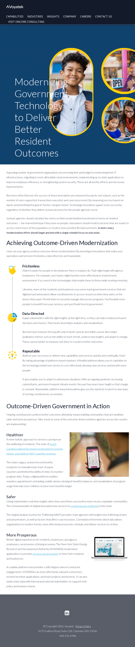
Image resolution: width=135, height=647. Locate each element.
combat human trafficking (85, 505)
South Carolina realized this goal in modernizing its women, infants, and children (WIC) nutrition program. (34, 448)
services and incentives (45, 553)
